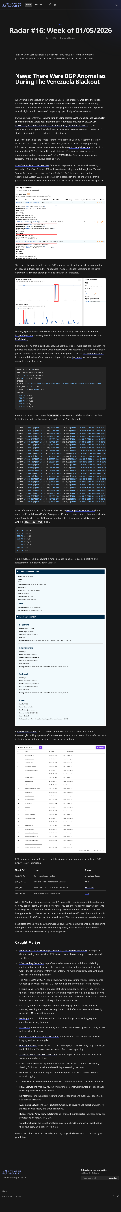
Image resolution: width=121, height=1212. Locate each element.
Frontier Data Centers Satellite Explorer (39, 1036)
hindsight (24, 1018)
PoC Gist (47, 1117)
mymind (23, 1072)
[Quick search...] (116, 5)
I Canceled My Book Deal (31, 963)
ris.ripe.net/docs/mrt (93, 353)
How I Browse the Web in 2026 (34, 1086)
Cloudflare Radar (23, 272)
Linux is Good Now (28, 988)
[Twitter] (55, 5)
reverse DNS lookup (27, 731)
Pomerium (24, 1027)
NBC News (89, 887)
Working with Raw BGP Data (80, 510)
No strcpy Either (27, 1005)
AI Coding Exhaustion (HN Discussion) (38, 1054)
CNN (87, 893)
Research (38, 5)
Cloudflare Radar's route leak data (32, 165)
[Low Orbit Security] (11, 5)
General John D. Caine (53, 117)
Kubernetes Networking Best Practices (38, 1104)
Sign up (5, 1191)
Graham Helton (67, 38)
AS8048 (65, 154)
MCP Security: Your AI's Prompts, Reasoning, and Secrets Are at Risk (53, 950)
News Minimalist (27, 1063)
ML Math (23, 1095)
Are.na (22, 1081)
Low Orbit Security (8, 1196)
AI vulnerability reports (42, 1013)
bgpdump (77, 357)
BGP (17, 139)
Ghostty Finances (28, 1045)
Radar (28, 5)
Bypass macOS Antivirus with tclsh (36, 1113)
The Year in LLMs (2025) (31, 979)
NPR (87, 881)
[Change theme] (50, 5)
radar (60, 24)
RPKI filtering (21, 339)
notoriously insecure (79, 147)
